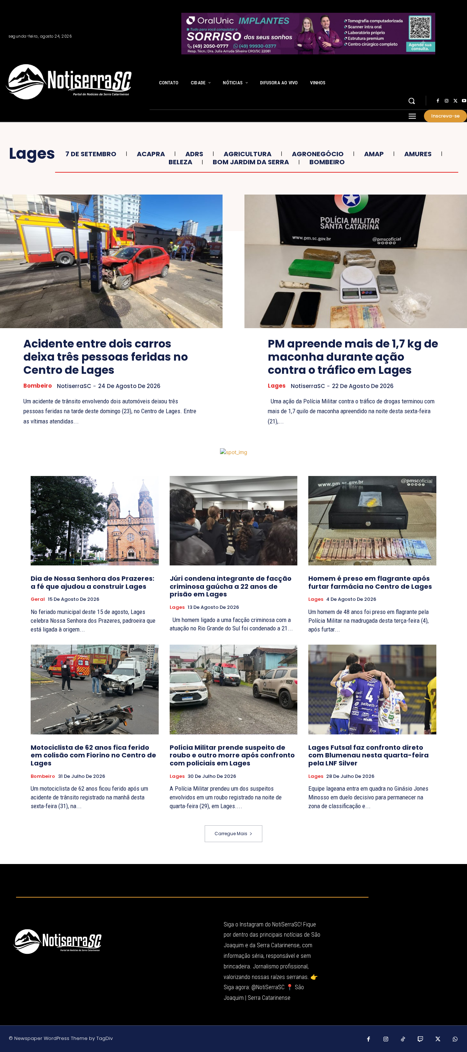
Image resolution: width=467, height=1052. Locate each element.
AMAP (374, 154)
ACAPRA (151, 154)
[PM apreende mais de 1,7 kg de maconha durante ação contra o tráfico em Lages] (355, 261)
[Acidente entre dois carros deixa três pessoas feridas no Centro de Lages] (111, 261)
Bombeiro (327, 162)
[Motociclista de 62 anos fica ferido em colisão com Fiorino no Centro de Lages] (95, 689)
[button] (411, 101)
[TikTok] (403, 1040)
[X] (455, 101)
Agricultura (247, 154)
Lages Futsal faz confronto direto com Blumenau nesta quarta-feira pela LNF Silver (368, 755)
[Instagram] (446, 101)
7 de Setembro (90, 154)
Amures (418, 154)
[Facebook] (437, 101)
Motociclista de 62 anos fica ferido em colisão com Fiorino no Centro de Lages (93, 755)
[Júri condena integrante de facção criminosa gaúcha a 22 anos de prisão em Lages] (234, 520)
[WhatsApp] (455, 1040)
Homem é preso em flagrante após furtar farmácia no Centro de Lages (370, 582)
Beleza (180, 162)
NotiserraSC (74, 386)
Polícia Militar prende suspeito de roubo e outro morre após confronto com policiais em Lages (232, 755)
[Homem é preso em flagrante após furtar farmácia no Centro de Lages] (372, 520)
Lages (277, 386)
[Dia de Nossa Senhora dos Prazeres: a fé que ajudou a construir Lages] (95, 520)
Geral (38, 599)
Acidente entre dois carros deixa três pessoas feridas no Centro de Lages (105, 357)
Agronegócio (318, 154)
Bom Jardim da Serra (251, 162)
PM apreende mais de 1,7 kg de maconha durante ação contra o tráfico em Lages (353, 357)
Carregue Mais (231, 833)
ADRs (194, 154)
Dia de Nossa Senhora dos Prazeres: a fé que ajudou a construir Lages (92, 582)
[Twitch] (421, 1040)
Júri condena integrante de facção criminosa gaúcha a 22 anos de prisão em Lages (231, 586)
